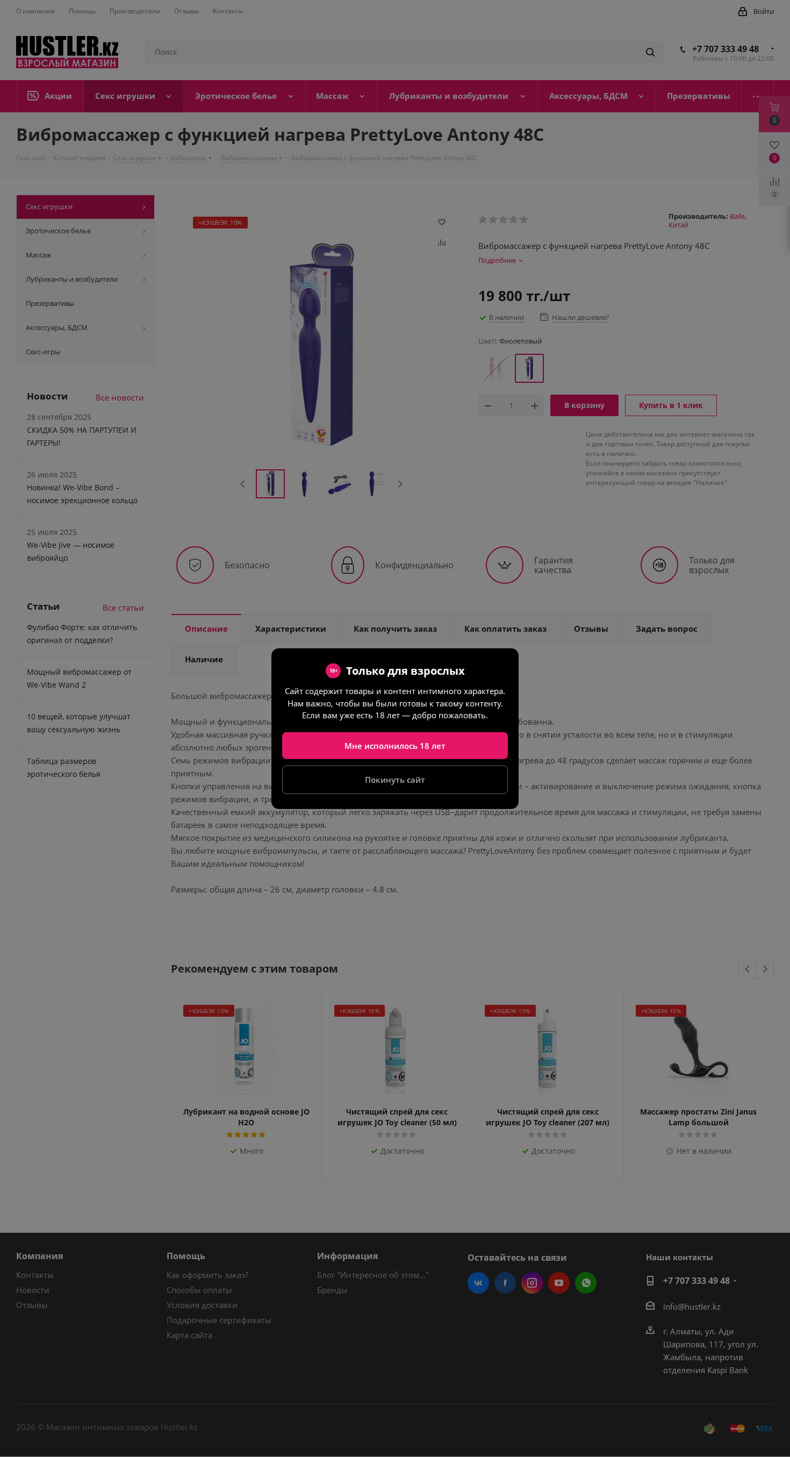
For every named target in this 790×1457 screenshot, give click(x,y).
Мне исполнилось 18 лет (395, 745)
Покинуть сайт (395, 779)
